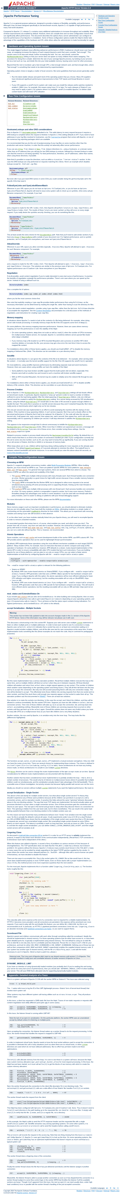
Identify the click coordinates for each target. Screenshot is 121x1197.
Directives (87, 4)
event (17, 483)
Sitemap (106, 4)
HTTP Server (15, 11)
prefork (18, 489)
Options (26, 122)
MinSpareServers (30, 120)
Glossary (99, 4)
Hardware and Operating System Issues (106, 17)
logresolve (55, 137)
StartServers (28, 124)
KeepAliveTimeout (30, 115)
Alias (16, 237)
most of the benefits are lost (17, 453)
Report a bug (115, 4)
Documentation (27, 11)
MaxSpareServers (30, 117)
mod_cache (30, 538)
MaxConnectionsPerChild (62, 435)
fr (86, 19)
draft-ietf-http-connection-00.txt (30, 835)
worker (18, 476)
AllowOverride (29, 104)
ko (89, 19)
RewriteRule (27, 237)
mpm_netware (85, 468)
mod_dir (11, 104)
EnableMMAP (27, 110)
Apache (6, 11)
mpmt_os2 (11, 470)
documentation (65, 499)
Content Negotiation (43, 311)
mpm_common (13, 106)
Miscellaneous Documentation (53, 11)
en (82, 19)
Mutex (13, 772)
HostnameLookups (30, 108)
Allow (20, 149)
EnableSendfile (29, 113)
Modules (79, 4)
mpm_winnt (23, 470)
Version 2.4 (37, 11)
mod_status (13, 108)
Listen (79, 623)
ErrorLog (24, 429)
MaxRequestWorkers (15, 57)
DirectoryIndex (29, 106)
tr (93, 19)
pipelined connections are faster (39, 929)
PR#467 (43, 696)
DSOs (57, 509)
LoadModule (35, 511)
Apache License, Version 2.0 (27, 1193)
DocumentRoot (45, 235)
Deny (38, 149)
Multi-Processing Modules (61, 465)
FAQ (93, 4)
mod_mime (31, 528)
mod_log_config (53, 528)
